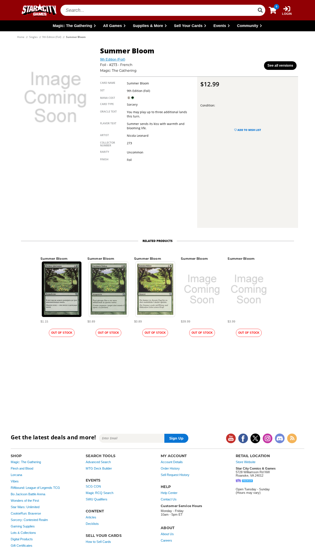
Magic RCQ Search (99, 493)
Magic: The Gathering (26, 462)
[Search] (260, 10)
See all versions (280, 65)
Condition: (207, 105)
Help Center (169, 493)
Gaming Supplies (23, 526)
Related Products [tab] (157, 241)
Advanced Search (98, 462)
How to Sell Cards (98, 541)
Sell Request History (175, 475)
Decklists (92, 523)
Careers (166, 540)
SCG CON (93, 486)
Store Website (245, 462)
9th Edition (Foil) (112, 59)
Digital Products (22, 539)
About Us (167, 534)
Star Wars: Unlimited (25, 507)
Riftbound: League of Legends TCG (35, 487)
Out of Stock (61, 332)
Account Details (172, 462)
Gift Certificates (21, 545)
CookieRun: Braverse (26, 513)
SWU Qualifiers (96, 499)
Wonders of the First (25, 500)
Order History (170, 468)
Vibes (15, 481)
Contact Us (169, 499)
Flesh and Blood (22, 468)
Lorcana (16, 475)
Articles (91, 517)
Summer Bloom (54, 259)
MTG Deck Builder (99, 468)
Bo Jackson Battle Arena (28, 494)
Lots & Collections (23, 532)
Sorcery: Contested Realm (29, 520)
